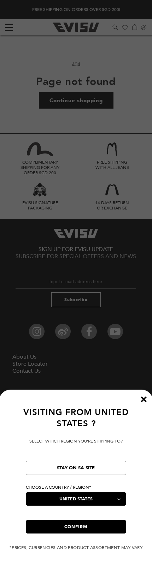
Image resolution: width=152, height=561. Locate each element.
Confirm (75, 527)
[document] (76, 478)
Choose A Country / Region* (58, 487)
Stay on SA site (76, 468)
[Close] (143, 399)
